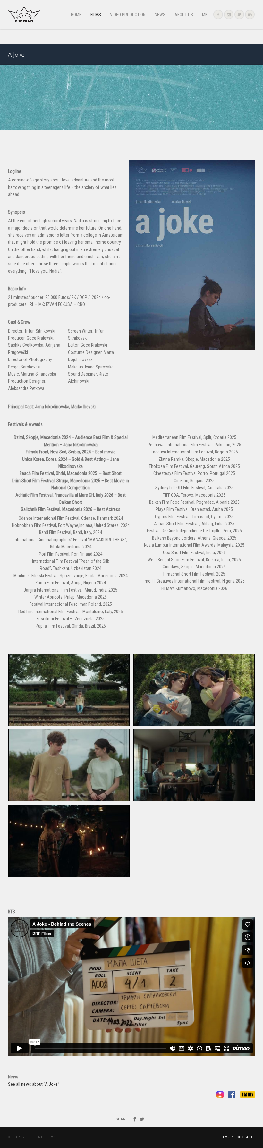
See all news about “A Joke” (33, 1084)
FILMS (95, 14)
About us (183, 14)
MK (205, 14)
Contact (245, 1137)
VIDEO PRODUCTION (128, 14)
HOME (76, 14)
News (160, 14)
